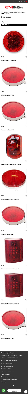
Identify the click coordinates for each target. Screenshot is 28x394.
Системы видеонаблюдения (8, 353)
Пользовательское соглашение (9, 377)
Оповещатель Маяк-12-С (7, 95)
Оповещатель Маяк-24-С (7, 130)
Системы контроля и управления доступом (11, 355)
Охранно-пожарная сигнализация (9, 357)
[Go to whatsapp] (3, 390)
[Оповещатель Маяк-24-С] (14, 111)
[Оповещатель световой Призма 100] (14, 181)
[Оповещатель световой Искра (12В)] (14, 285)
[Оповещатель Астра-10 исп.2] (14, 42)
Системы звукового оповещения (9, 360)
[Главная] (2, 12)
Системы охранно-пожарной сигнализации (14, 12)
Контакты (3, 381)
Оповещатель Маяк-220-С (7, 234)
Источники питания (6, 368)
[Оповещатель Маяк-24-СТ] (14, 320)
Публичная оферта (5, 374)
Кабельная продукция (6, 363)
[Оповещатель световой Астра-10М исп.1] (14, 146)
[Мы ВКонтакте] (13, 386)
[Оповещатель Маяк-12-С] (14, 77)
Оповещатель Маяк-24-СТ (7, 338)
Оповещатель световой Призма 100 (10, 199)
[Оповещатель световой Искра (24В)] (14, 250)
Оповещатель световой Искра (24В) (10, 269)
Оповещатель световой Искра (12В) (10, 303)
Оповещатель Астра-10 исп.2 (8, 60)
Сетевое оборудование (7, 366)
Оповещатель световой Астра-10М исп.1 (11, 164)
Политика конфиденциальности (9, 379)
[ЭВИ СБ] (14, 6)
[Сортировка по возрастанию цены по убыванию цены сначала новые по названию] (14, 22)
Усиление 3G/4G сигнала (7, 371)
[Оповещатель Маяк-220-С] (14, 216)
